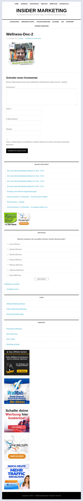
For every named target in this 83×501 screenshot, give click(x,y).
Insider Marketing (41, 10)
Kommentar (10, 87)
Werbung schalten (13, 344)
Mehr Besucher (12, 334)
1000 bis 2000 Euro (17, 270)
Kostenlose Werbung (14, 329)
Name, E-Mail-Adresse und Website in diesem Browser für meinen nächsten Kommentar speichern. (37, 143)
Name (9, 109)
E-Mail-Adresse (12, 119)
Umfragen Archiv (13, 289)
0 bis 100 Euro (15, 244)
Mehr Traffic (11, 339)
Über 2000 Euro (15, 275)
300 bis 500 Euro (16, 260)
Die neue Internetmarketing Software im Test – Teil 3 (25, 176)
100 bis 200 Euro (16, 249)
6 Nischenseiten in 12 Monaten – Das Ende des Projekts (27, 197)
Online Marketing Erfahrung (16, 309)
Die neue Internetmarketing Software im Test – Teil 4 (25, 171)
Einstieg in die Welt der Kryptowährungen (22, 191)
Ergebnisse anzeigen (11, 284)
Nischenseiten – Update (15, 202)
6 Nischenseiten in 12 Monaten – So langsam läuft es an (27, 207)
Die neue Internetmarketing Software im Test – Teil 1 (25, 186)
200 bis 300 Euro (16, 254)
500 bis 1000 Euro (16, 265)
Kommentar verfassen (33, 38)
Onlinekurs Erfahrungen (15, 314)
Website (9, 129)
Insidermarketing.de (41, 495)
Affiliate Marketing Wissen (16, 304)
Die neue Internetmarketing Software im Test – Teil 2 (25, 181)
